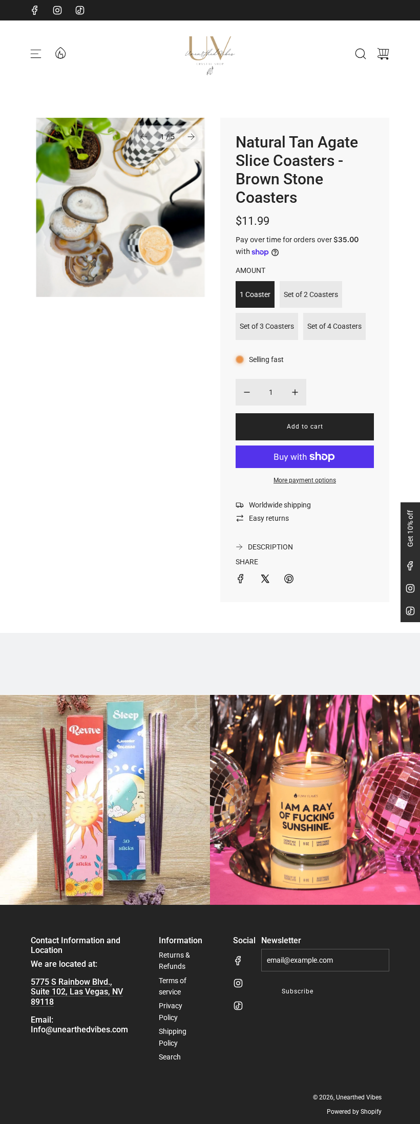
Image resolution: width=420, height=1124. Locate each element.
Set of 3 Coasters (267, 326)
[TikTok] (80, 10)
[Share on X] (265, 580)
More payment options (305, 480)
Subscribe (297, 991)
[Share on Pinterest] (289, 580)
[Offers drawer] (60, 52)
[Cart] (383, 54)
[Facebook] (35, 10)
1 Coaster (255, 294)
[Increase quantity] (295, 392)
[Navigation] (36, 54)
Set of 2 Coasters (311, 294)
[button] (144, 136)
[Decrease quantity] (247, 392)
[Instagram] (57, 10)
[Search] (360, 54)
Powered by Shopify (354, 1111)
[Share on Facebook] (240, 580)
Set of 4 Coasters (334, 326)
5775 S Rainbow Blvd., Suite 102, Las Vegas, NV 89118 (77, 991)
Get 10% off (410, 528)
